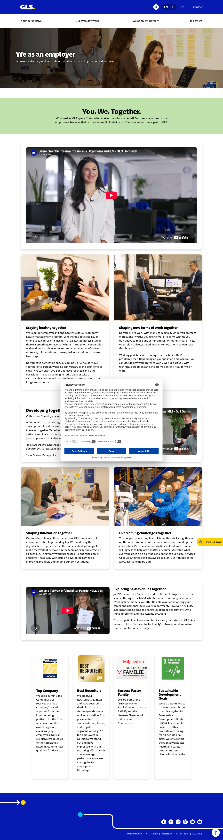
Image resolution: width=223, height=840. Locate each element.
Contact (198, 7)
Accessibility (152, 833)
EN (166, 7)
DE (172, 7)
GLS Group (197, 833)
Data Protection (134, 833)
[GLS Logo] (27, 7)
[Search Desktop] (156, 7)
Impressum (167, 833)
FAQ (183, 7)
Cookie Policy (182, 833)
